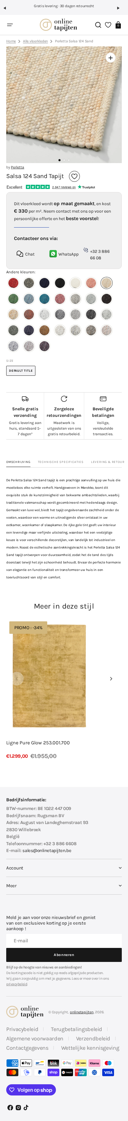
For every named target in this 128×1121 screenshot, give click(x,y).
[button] (7, 10)
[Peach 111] (91, 283)
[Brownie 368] (106, 299)
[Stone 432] (60, 315)
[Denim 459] (29, 331)
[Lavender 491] (29, 347)
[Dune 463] (60, 331)
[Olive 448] (13, 331)
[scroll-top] (118, 1070)
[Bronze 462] (44, 331)
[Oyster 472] (106, 331)
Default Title (22, 372)
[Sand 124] (106, 283)
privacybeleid (16, 984)
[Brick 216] (60, 299)
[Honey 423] (13, 315)
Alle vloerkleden (35, 41)
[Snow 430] (44, 315)
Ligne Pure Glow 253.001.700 (38, 743)
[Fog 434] (91, 315)
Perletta (17, 167)
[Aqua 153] (29, 299)
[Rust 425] (29, 315)
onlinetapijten (82, 1012)
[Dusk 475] (13, 347)
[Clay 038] (29, 283)
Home (11, 41)
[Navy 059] (44, 283)
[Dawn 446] (106, 315)
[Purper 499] (44, 347)
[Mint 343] (91, 299)
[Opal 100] (75, 283)
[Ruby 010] (13, 283)
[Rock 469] (91, 331)
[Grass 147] (13, 299)
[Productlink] (64, 689)
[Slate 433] (75, 315)
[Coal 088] (60, 283)
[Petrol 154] (44, 299)
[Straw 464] (75, 331)
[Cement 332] (75, 299)
